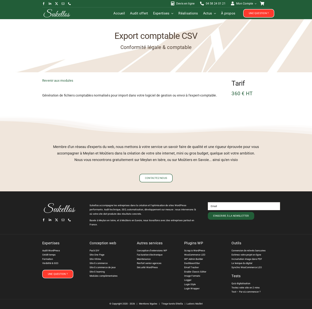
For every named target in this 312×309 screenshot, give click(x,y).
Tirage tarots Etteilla (172, 303)
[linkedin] (50, 3)
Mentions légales (148, 303)
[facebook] (43, 3)
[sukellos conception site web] (57, 10)
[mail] (63, 3)
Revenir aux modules (57, 80)
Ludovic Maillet (195, 303)
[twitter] (56, 3)
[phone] (69, 3)
